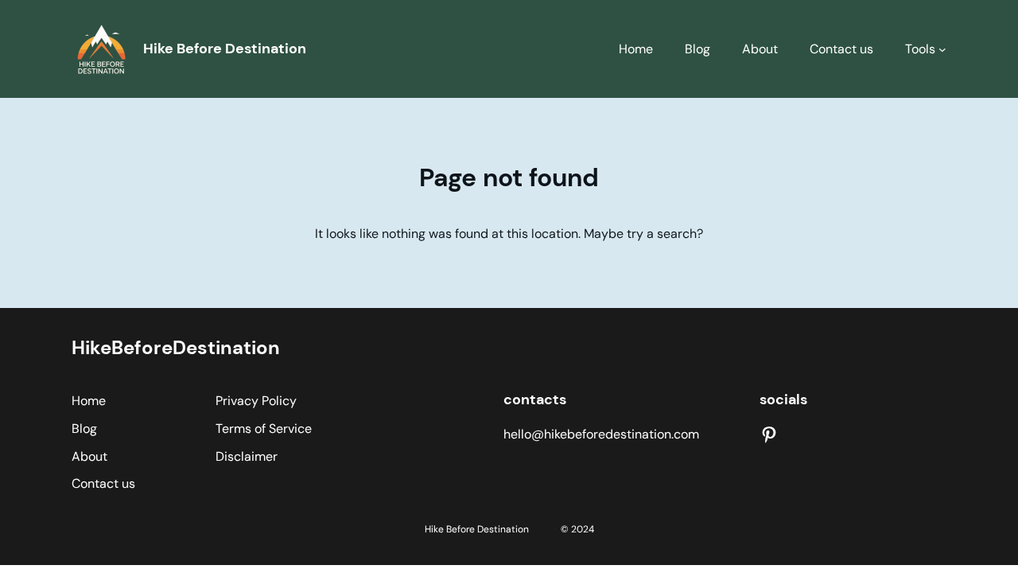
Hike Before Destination (224, 48)
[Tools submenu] (942, 49)
